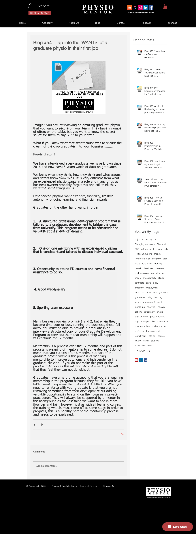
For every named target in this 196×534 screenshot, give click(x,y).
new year (151, 307)
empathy (139, 287)
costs (148, 283)
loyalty (138, 302)
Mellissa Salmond (143, 254)
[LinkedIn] (145, 7)
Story (137, 263)
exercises (139, 292)
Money (157, 254)
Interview (157, 249)
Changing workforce (145, 244)
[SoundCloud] (129, 7)
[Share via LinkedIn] (42, 424)
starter (146, 340)
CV (155, 239)
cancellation (157, 273)
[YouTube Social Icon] (136, 360)
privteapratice (159, 326)
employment (151, 287)
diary (155, 283)
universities (140, 345)
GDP (137, 249)
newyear (162, 307)
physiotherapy (142, 321)
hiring (149, 297)
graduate (163, 292)
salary (138, 340)
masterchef (149, 302)
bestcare (148, 268)
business (159, 268)
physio (159, 312)
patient (138, 312)
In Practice (146, 249)
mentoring (140, 307)
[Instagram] (140, 7)
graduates (140, 297)
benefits (139, 268)
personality (149, 312)
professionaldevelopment (147, 331)
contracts (139, 283)
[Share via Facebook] (34, 424)
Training (158, 263)
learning (158, 297)
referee (151, 336)
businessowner (142, 273)
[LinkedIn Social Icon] (141, 360)
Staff (165, 258)
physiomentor (141, 316)
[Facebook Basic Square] (145, 360)
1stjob (137, 239)
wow (149, 345)
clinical (161, 278)
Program (156, 258)
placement (162, 321)
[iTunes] (134, 7)
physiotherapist (158, 316)
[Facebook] (151, 7)
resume (161, 336)
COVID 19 (147, 239)
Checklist (161, 244)
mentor (160, 302)
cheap (138, 278)
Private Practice (142, 258)
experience (151, 292)
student (155, 340)
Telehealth (147, 263)
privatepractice (142, 326)
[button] (165, 6)
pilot (153, 321)
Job (166, 249)
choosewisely (149, 278)
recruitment (140, 336)
